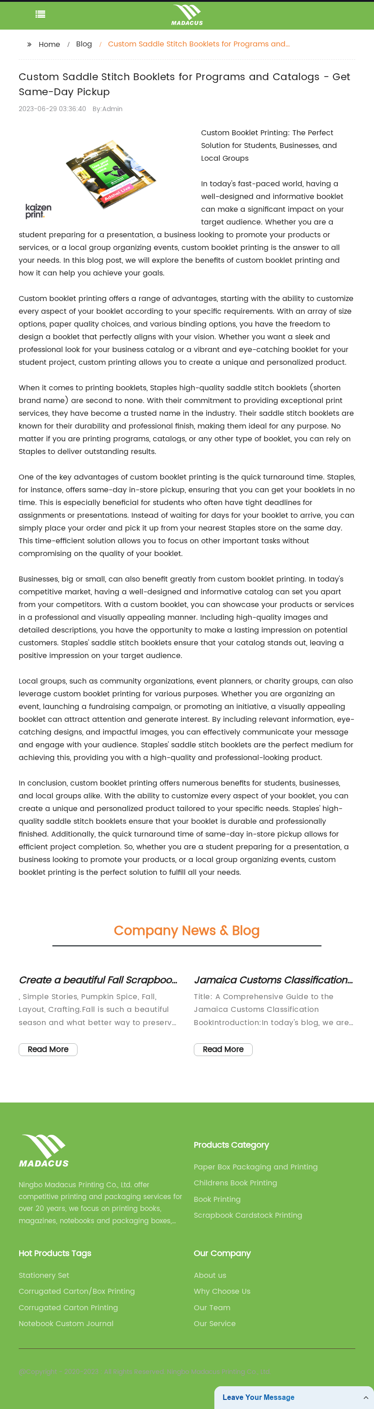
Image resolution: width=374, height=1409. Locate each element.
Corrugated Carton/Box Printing (77, 1291)
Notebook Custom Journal (66, 1323)
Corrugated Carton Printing (68, 1307)
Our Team (212, 1308)
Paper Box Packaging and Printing (256, 1167)
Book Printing (217, 1199)
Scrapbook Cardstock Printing (248, 1215)
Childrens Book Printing (235, 1183)
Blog (84, 44)
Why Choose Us (222, 1291)
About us (210, 1275)
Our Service (215, 1324)
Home (49, 45)
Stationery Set (44, 1275)
